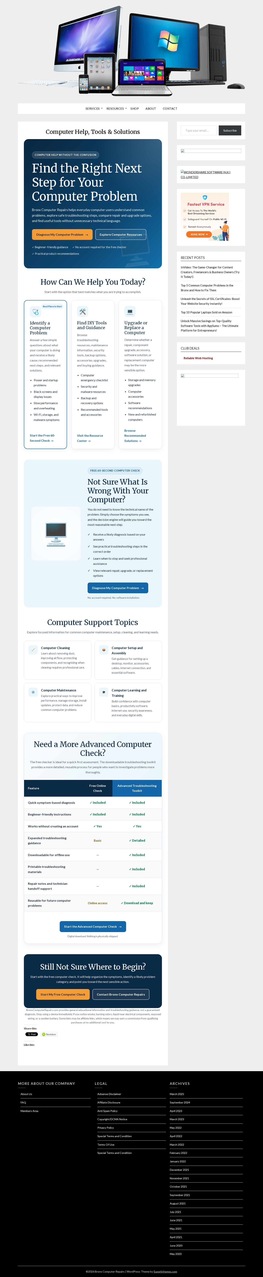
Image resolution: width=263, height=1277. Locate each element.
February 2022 (178, 1152)
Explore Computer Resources (121, 234)
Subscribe (230, 130)
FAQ (23, 1102)
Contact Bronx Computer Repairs (121, 994)
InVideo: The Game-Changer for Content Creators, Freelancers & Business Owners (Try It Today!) (210, 271)
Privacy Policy (105, 1127)
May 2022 (176, 1127)
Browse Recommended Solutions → (135, 435)
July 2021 (175, 1212)
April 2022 (176, 1136)
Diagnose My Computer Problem (62, 234)
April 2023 (176, 1111)
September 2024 (180, 1102)
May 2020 (176, 1253)
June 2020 (176, 1245)
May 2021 (176, 1228)
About (151, 108)
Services (93, 108)
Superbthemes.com (165, 1271)
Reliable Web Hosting (198, 358)
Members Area (29, 1111)
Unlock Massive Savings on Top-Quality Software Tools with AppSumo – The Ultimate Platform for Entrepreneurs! (209, 325)
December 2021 (179, 1169)
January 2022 (178, 1161)
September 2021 (180, 1195)
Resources (115, 108)
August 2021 (178, 1203)
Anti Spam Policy (107, 1111)
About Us (26, 1094)
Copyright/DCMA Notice (112, 1119)
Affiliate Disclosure (108, 1102)
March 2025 (177, 1094)
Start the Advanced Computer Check (93, 926)
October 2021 (178, 1186)
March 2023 (177, 1119)
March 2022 (177, 1144)
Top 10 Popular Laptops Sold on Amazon (206, 312)
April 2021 (176, 1237)
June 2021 (176, 1220)
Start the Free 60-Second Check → (42, 437)
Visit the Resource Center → (90, 438)
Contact (170, 108)
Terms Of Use (105, 1144)
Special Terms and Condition (114, 1136)
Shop (135, 108)
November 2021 (179, 1178)
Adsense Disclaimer (109, 1094)
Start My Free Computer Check (63, 994)
